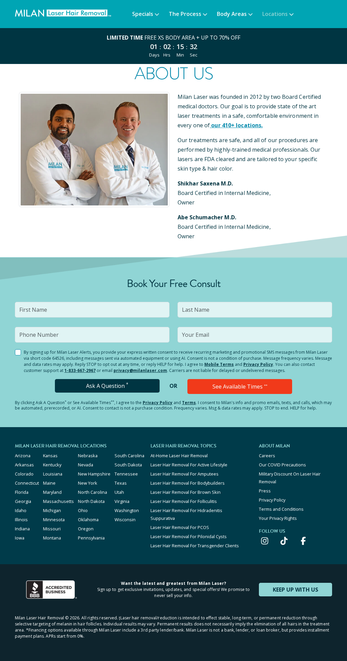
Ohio (83, 510)
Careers (267, 456)
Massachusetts (58, 501)
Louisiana (52, 474)
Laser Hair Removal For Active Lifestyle (188, 465)
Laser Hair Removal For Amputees (184, 474)
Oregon (86, 529)
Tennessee (126, 474)
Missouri (52, 529)
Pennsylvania (91, 538)
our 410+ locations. (237, 125)
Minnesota (54, 519)
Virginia (122, 501)
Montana (52, 538)
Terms (189, 402)
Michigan (52, 510)
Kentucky (52, 465)
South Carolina (129, 456)
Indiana (22, 529)
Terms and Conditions (281, 509)
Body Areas (232, 14)
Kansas (50, 456)
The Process (185, 14)
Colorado (24, 474)
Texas (121, 483)
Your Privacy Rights (278, 518)
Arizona (22, 456)
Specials (142, 14)
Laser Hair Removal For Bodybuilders (187, 483)
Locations (275, 14)
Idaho (20, 510)
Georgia (23, 501)
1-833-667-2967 (80, 370)
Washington (127, 510)
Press (265, 491)
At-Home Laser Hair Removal (179, 456)
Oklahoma (88, 519)
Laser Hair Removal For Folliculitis (183, 501)
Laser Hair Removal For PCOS (179, 527)
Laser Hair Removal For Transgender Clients (194, 546)
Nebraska (88, 456)
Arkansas (24, 465)
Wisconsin (125, 519)
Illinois (21, 519)
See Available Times (239, 386)
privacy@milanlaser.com (140, 370)
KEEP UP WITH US (295, 589)
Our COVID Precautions (282, 465)
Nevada (85, 465)
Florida (21, 492)
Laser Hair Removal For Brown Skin (185, 492)
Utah (119, 492)
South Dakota (128, 465)
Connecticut (27, 483)
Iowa (19, 538)
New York (87, 483)
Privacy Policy (258, 364)
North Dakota (91, 501)
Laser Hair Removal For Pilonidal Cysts (188, 536)
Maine (49, 483)
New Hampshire (94, 474)
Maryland (52, 492)
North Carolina (92, 492)
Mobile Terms (219, 364)
